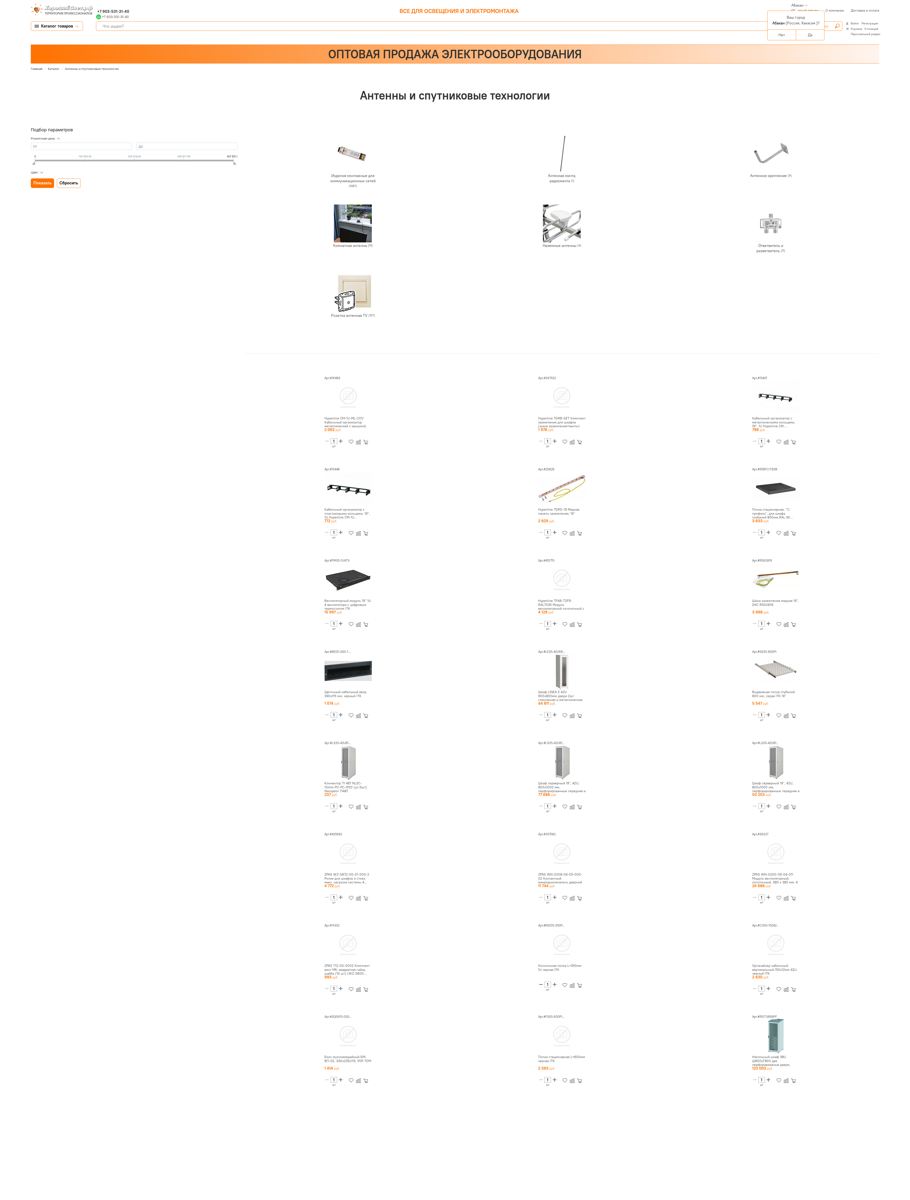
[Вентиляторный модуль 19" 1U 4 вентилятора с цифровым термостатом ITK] (348, 580)
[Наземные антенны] (562, 223)
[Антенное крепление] (771, 154)
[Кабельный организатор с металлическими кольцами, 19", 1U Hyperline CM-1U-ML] (776, 397)
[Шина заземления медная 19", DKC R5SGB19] (776, 580)
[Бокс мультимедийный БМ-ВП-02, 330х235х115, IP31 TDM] (348, 1036)
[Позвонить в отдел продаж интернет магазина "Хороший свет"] (97, 5)
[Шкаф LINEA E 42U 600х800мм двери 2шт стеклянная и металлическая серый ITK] (562, 671)
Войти (855, 23)
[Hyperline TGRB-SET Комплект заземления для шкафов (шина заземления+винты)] (562, 397)
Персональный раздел (865, 34)
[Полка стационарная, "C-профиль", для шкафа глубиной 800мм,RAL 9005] (776, 489)
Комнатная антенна (350, 245)
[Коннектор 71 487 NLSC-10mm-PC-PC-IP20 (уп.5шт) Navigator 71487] (348, 762)
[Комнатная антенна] (353, 223)
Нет (781, 34)
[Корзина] (367, 442)
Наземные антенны (560, 245)
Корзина (856, 29)
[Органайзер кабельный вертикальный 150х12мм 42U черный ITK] (776, 945)
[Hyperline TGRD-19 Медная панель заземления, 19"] (562, 489)
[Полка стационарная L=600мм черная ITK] (562, 1036)
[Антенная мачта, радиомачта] (562, 154)
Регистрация (870, 23)
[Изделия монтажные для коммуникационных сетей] (353, 154)
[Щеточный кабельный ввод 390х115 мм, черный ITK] (348, 671)
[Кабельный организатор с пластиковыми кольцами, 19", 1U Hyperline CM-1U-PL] (348, 489)
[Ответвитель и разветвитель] (771, 223)
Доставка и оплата (865, 10)
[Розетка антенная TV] (353, 293)
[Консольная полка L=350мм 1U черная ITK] (562, 945)
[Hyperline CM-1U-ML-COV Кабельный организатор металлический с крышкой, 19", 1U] (348, 397)
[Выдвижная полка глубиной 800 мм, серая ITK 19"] (776, 671)
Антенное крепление (769, 175)
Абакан (797, 5)
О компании (834, 10)
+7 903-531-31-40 (112, 11)
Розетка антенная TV (350, 315)
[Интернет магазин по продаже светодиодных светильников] (60, 10)
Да (810, 34)
